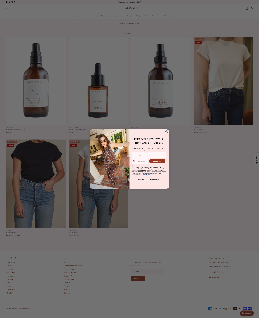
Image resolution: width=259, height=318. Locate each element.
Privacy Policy (142, 174)
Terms (149, 174)
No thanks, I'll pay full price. (149, 179)
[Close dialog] (167, 131)
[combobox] (134, 161)
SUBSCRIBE (157, 161)
